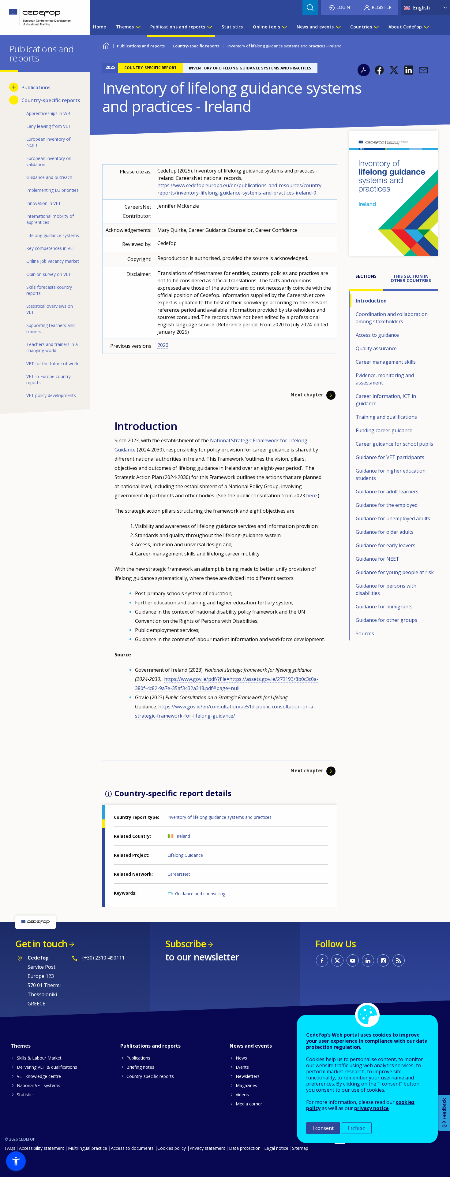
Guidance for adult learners (387, 491)
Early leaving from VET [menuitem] (48, 126)
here (311, 495)
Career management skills (386, 361)
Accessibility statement (41, 1148)
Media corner (249, 1104)
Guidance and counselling (200, 894)
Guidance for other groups (386, 620)
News (241, 1058)
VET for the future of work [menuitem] (52, 363)
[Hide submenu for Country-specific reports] (13, 100)
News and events (251, 1045)
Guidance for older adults (385, 532)
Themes (21, 1045)
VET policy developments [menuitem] (51, 395)
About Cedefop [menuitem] (405, 27)
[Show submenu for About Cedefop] (426, 27)
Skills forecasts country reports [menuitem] (49, 290)
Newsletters (248, 1076)
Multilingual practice (87, 1148)
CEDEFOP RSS (398, 960)
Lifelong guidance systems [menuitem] (52, 235)
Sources (365, 633)
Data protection (245, 1148)
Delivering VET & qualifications (47, 1067)
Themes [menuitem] (125, 27)
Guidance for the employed (387, 505)
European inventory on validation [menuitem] (48, 161)
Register (382, 7)
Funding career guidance (384, 430)
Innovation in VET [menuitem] (43, 203)
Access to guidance (377, 335)
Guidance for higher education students (391, 474)
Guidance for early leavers (385, 545)
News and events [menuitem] (315, 27)
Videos (242, 1094)
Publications (138, 1058)
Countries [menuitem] (361, 27)
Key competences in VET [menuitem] (50, 248)
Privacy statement (207, 1148)
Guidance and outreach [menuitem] (49, 177)
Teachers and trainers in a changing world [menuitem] (52, 347)
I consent (323, 1128)
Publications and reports (141, 46)
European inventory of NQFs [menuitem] (48, 142)
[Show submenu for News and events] (337, 27)
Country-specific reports (196, 46)
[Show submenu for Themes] (137, 27)
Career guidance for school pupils (394, 443)
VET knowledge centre (39, 1076)
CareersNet (178, 874)
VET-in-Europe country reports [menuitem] (48, 379)
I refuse (356, 1128)
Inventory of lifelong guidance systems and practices (219, 817)
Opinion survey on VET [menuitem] (48, 274)
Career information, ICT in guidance (386, 400)
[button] (379, 70)
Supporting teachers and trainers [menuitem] (50, 328)
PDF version (364, 70)
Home (106, 45)
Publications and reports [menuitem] (177, 27)
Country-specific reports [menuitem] (50, 100)
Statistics (26, 1094)
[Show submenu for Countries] (375, 27)
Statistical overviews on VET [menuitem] (49, 309)
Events (242, 1067)
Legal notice (276, 1148)
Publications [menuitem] (36, 87)
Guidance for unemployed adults (393, 518)
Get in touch (41, 944)
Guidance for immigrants (384, 606)
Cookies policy (171, 1148)
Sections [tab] (366, 276)
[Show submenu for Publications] (13, 87)
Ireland (183, 836)
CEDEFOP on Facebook (322, 960)
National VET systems (38, 1085)
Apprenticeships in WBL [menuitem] (49, 113)
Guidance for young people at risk (395, 572)
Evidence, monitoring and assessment (385, 379)
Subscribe (185, 944)
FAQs (10, 1148)
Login (343, 7)
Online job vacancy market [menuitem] (52, 261)
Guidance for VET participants (390, 457)
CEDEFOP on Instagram (383, 960)
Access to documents (132, 1148)
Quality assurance (376, 348)
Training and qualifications (386, 417)
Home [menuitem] (99, 27)
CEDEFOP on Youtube (353, 960)
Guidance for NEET (377, 558)
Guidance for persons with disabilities (386, 589)
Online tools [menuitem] (266, 27)
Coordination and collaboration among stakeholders (392, 318)
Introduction (371, 300)
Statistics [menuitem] (232, 27)
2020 (162, 345)
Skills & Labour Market (39, 1058)
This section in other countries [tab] (411, 278)
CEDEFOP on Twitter (337, 960)
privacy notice (371, 1108)
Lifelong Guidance (185, 855)
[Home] (40, 17)
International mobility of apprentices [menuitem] (50, 219)
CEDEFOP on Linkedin (368, 960)
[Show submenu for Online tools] (284, 27)
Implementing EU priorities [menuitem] (52, 190)
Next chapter (307, 394)
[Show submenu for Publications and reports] (209, 27)
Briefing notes (140, 1067)
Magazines (246, 1085)
